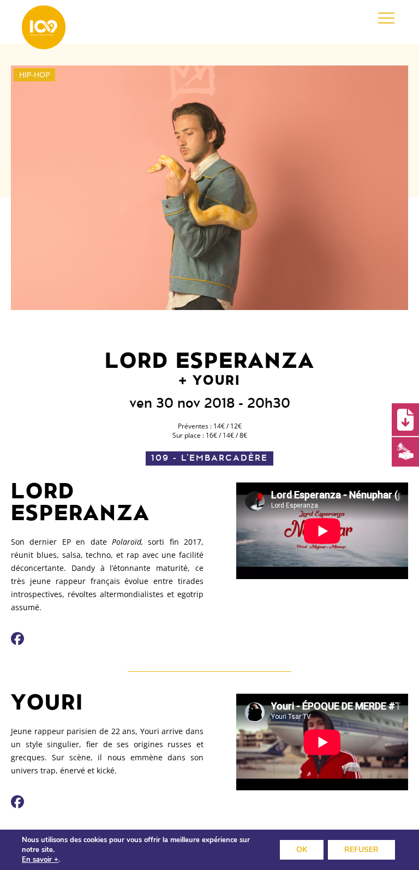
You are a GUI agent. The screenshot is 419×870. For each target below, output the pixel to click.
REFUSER (361, 849)
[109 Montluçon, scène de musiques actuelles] (43, 27)
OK (301, 849)
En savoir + (40, 860)
